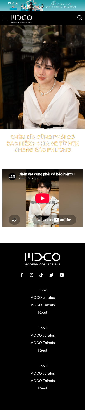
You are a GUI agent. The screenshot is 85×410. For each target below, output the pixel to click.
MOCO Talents (42, 304)
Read (42, 312)
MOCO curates (42, 297)
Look (43, 289)
